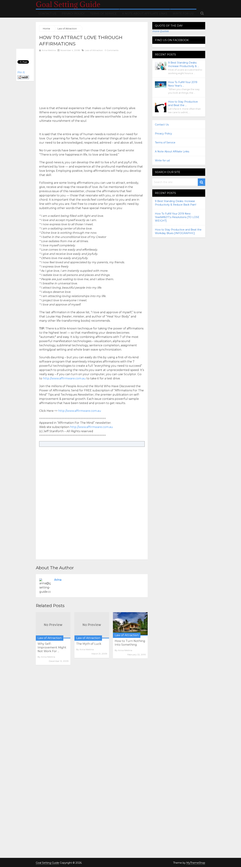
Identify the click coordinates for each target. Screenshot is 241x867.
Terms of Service (103, 13)
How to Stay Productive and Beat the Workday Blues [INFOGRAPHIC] (178, 231)
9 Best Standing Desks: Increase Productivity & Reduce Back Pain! (175, 203)
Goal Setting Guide (68, 4)
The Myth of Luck (88, 643)
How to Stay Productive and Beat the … (183, 103)
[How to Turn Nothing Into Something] (130, 624)
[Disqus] (92, 716)
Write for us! (183, 13)
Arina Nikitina (49, 50)
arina (57, 579)
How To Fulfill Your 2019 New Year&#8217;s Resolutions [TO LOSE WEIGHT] (177, 217)
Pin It (21, 72)
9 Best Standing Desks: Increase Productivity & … (183, 64)
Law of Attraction (94, 50)
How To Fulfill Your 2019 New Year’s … (182, 84)
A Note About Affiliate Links (144, 13)
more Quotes (160, 31)
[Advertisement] (68, 78)
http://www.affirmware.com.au (64, 378)
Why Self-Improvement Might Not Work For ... (52, 647)
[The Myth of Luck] (91, 625)
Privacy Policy (73, 13)
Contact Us (47, 13)
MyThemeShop (195, 862)
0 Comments (111, 50)
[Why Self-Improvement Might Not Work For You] (53, 625)
